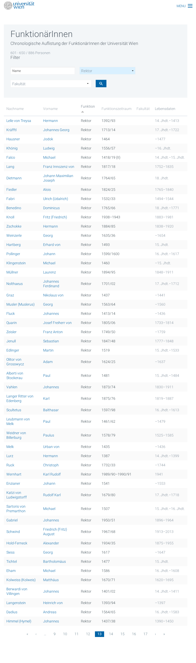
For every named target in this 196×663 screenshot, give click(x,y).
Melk (10, 447)
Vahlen (11, 387)
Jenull (11, 341)
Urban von (51, 447)
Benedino (13, 208)
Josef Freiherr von (57, 323)
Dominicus (51, 208)
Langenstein (16, 603)
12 (88, 634)
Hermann (50, 121)
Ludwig (49, 148)
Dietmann (14, 178)
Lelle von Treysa (18, 121)
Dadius (11, 612)
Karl (46, 398)
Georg (48, 235)
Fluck (10, 313)
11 (77, 634)
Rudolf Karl (52, 495)
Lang (10, 167)
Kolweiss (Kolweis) (21, 580)
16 (134, 634)
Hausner (13, 139)
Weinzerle (14, 235)
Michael (49, 157)
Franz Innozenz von (58, 167)
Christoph (51, 465)
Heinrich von (53, 603)
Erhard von (51, 245)
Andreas (49, 612)
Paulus (48, 435)
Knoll (10, 217)
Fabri (10, 199)
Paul (46, 375)
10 (65, 634)
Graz (10, 295)
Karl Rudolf (52, 474)
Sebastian (51, 341)
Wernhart (13, 474)
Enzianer (13, 483)
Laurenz (49, 272)
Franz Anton (53, 332)
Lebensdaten (165, 109)
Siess (10, 552)
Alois (47, 189)
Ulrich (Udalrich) (55, 199)
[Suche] (101, 83)
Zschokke (13, 226)
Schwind (13, 532)
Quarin (11, 323)
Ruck (10, 465)
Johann (49, 254)
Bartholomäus (54, 561)
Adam (48, 362)
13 (99, 634)
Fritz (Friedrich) (55, 217)
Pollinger (13, 254)
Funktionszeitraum (116, 109)
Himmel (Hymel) (18, 621)
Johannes (51, 313)
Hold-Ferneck (16, 543)
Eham (11, 571)
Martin (48, 350)
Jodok (48, 139)
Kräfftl (11, 130)
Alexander (51, 543)
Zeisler (11, 332)
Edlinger (12, 350)
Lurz (9, 456)
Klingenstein (16, 263)
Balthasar (51, 410)
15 (122, 634)
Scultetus (13, 410)
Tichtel (11, 561)
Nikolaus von (53, 295)
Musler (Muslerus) (20, 304)
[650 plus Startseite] (98, 6)
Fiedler (11, 189)
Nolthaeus (14, 284)
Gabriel (12, 520)
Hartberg (13, 245)
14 (111, 634)
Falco (10, 157)
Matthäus (51, 580)
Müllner (12, 272)
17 (145, 634)
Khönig (12, 148)
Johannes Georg (56, 130)
